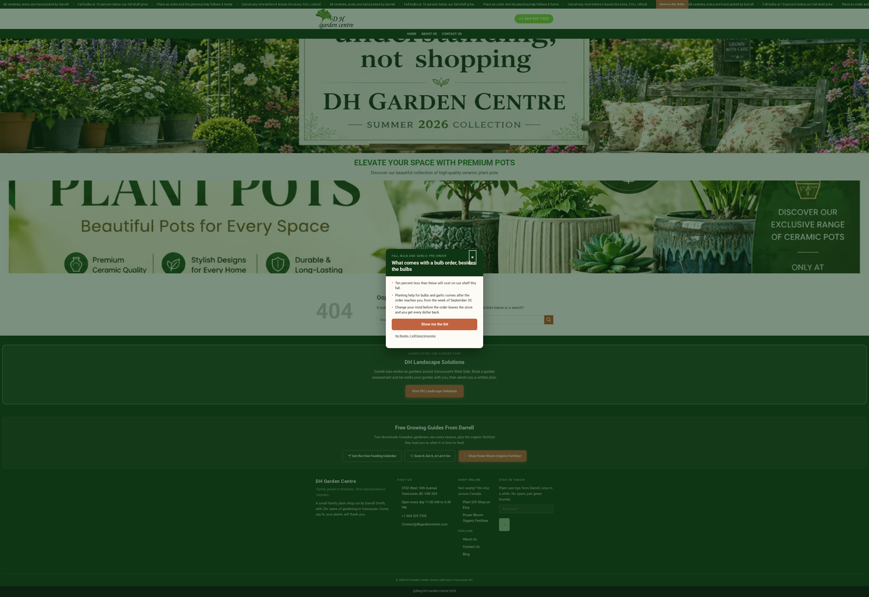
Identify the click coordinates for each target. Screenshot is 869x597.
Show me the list (434, 324)
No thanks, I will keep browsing (415, 336)
